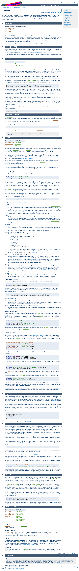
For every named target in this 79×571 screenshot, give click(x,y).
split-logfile (54, 502)
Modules (58, 2)
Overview (66, 10)
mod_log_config (9, 28)
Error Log (66, 13)
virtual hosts (24, 477)
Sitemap (76, 2)
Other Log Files (67, 24)
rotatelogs (24, 442)
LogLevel (17, 66)
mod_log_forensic (10, 29)
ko (58, 12)
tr (60, 12)
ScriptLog (19, 517)
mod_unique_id (37, 103)
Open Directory (24, 158)
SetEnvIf (17, 145)
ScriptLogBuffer (20, 519)
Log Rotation (67, 18)
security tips (37, 52)
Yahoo (30, 158)
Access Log (67, 17)
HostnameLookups (55, 206)
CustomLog (18, 142)
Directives (63, 2)
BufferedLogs (19, 513)
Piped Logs (66, 20)
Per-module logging (68, 15)
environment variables (38, 335)
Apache (4, 7)
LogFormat (18, 144)
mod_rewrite (8, 121)
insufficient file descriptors (11, 490)
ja (56, 12)
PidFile (18, 516)
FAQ (68, 2)
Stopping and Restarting (29, 544)
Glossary (71, 2)
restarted (54, 400)
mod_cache (7, 371)
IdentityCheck (55, 221)
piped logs (28, 421)
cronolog (36, 454)
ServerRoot (15, 190)
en (51, 12)
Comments (66, 25)
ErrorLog (17, 63)
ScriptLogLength (20, 520)
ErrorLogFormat (19, 65)
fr (53, 12)
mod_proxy (56, 120)
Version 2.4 (24, 7)
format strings (39, 168)
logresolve (20, 210)
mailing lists (59, 562)
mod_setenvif (9, 144)
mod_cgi (7, 32)
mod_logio (8, 31)
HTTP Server (10, 7)
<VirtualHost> (56, 479)
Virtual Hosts (67, 22)
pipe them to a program (52, 78)
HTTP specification (47, 270)
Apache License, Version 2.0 (17, 568)
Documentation (17, 7)
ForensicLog (19, 514)
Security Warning (68, 12)
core (6, 63)
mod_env (20, 371)
